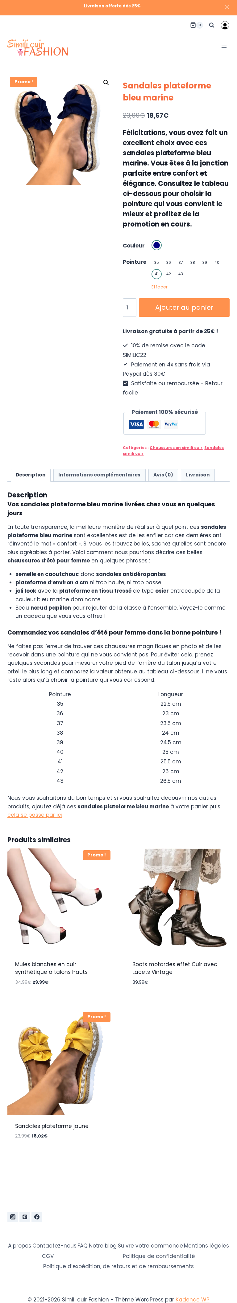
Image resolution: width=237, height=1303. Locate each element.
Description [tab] (31, 475)
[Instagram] (12, 1217)
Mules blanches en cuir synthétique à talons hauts (51, 968)
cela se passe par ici (34, 815)
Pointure (134, 262)
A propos (19, 1245)
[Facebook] (36, 1217)
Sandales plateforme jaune (52, 1126)
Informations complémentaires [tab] (99, 475)
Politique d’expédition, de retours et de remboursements (118, 1266)
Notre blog (103, 1245)
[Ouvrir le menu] (224, 47)
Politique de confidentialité (159, 1256)
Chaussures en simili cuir (176, 447)
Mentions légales (206, 1245)
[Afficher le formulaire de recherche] (211, 25)
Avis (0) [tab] (163, 475)
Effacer (160, 287)
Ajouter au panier (184, 307)
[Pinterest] (24, 1217)
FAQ (82, 1245)
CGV (48, 1256)
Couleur (134, 245)
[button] (106, 82)
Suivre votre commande (150, 1245)
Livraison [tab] (198, 475)
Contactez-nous (54, 1245)
